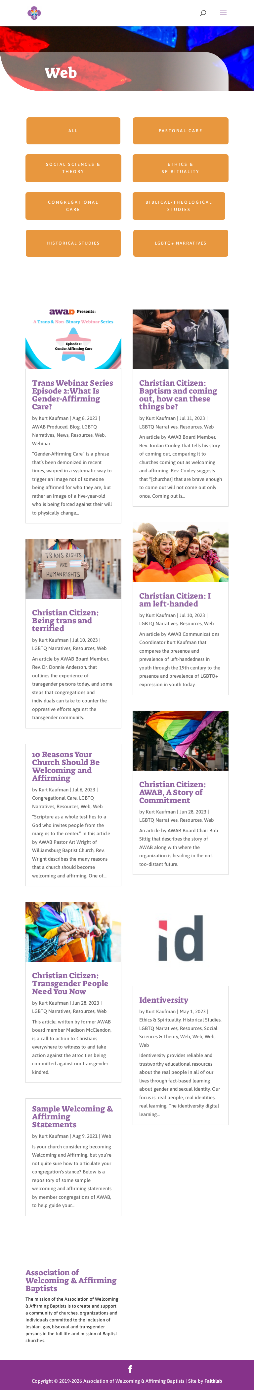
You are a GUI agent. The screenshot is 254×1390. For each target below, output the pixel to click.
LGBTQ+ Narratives (181, 243)
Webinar (41, 443)
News (62, 435)
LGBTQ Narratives (51, 648)
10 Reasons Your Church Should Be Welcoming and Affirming (66, 766)
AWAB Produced (49, 426)
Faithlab (213, 1381)
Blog (75, 426)
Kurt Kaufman (53, 418)
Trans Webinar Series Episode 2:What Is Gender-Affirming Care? (72, 395)
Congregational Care (73, 206)
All (73, 130)
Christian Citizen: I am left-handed (175, 600)
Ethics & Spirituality (180, 168)
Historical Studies (73, 243)
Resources (82, 435)
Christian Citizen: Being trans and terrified (65, 620)
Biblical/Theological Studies (179, 206)
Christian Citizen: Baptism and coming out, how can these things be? (178, 395)
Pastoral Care (181, 130)
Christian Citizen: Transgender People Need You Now (70, 983)
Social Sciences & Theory (73, 168)
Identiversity (164, 1000)
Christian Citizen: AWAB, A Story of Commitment (172, 792)
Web (100, 435)
